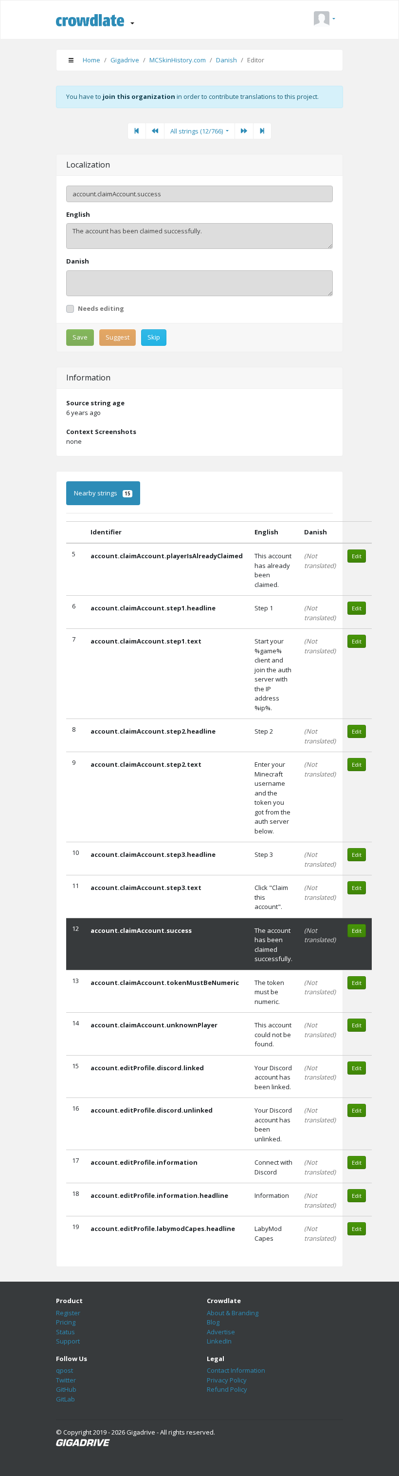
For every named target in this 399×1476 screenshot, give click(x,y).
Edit (357, 556)
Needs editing (101, 308)
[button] (324, 19)
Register (68, 1312)
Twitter (66, 1380)
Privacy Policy (227, 1380)
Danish (226, 60)
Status (65, 1331)
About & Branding (232, 1312)
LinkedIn (219, 1341)
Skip (153, 337)
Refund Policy (227, 1389)
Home (91, 60)
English (78, 214)
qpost (64, 1370)
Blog (213, 1322)
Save (80, 337)
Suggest (117, 337)
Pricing (65, 1322)
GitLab (65, 1399)
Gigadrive (124, 60)
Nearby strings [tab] (102, 493)
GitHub (66, 1389)
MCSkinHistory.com (177, 60)
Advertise (221, 1331)
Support (68, 1341)
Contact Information (236, 1370)
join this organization (139, 96)
